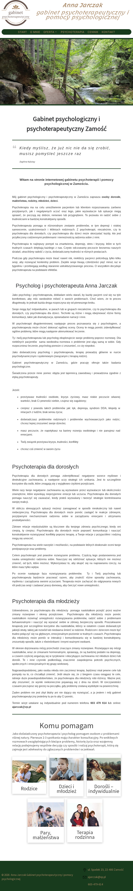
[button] (64, 101)
